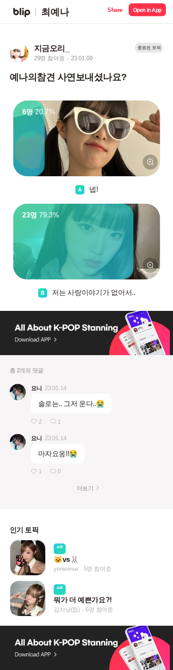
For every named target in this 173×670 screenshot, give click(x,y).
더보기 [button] (85, 488)
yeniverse (66, 568)
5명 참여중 (97, 568)
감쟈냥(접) (67, 609)
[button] (114, 11)
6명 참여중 (99, 609)
